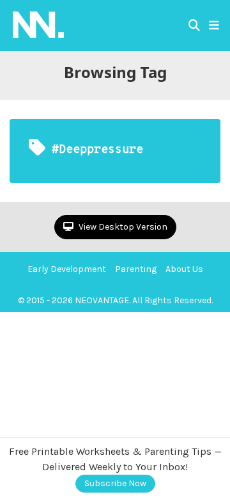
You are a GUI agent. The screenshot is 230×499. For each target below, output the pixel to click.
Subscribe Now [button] (115, 483)
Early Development (66, 269)
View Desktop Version (122, 226)
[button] (214, 25)
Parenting (136, 269)
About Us (184, 269)
